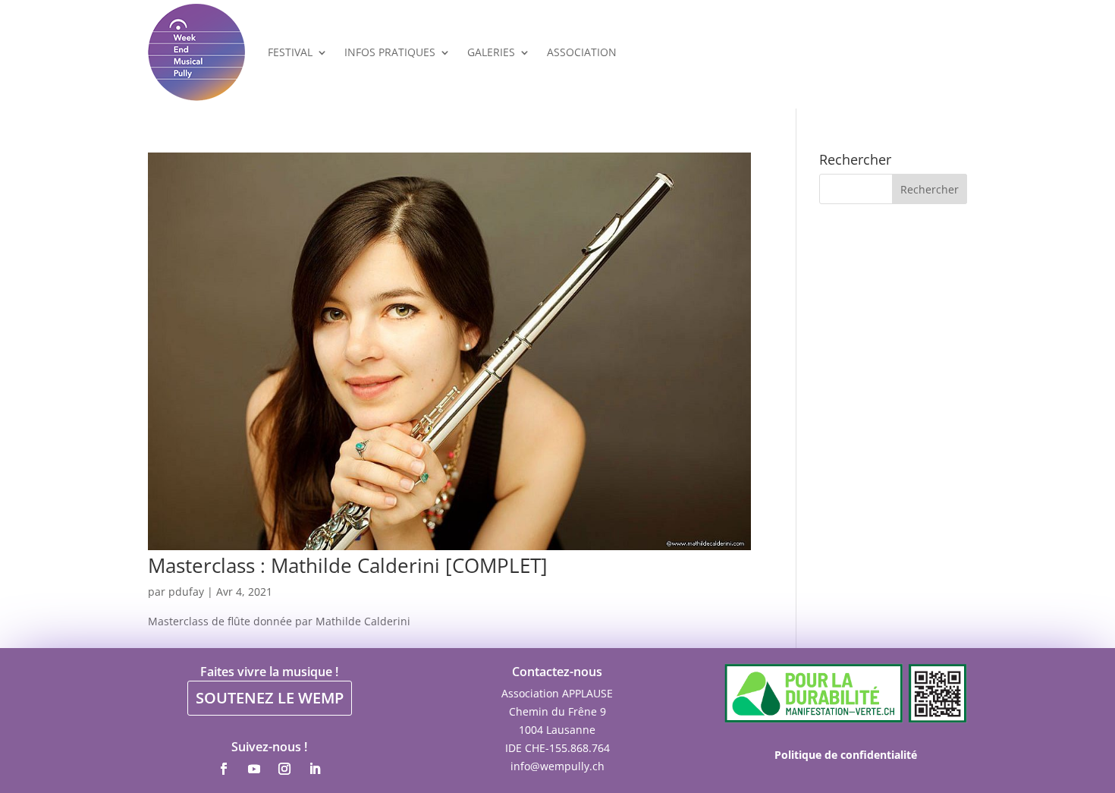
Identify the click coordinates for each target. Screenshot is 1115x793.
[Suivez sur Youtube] (254, 769)
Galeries (491, 52)
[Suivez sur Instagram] (284, 769)
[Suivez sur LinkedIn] (315, 769)
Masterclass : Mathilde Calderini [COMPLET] (348, 565)
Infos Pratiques (389, 52)
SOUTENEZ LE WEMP (270, 698)
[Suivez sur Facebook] (224, 769)
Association (582, 52)
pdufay (186, 591)
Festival (290, 52)
